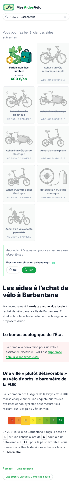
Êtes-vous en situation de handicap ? (28, 262)
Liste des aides (25, 468)
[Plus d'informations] (53, 262)
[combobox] (38, 16)
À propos (8, 468)
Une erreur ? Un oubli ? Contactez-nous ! (28, 476)
